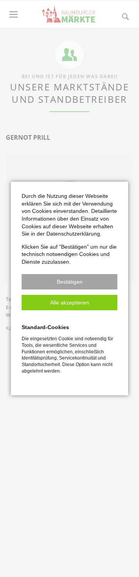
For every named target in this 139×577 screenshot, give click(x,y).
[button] (69, 281)
